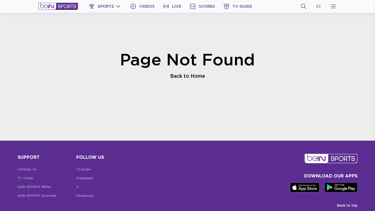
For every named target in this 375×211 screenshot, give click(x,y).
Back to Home (187, 76)
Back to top (347, 205)
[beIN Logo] (58, 6)
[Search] (303, 6)
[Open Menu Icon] (333, 6)
